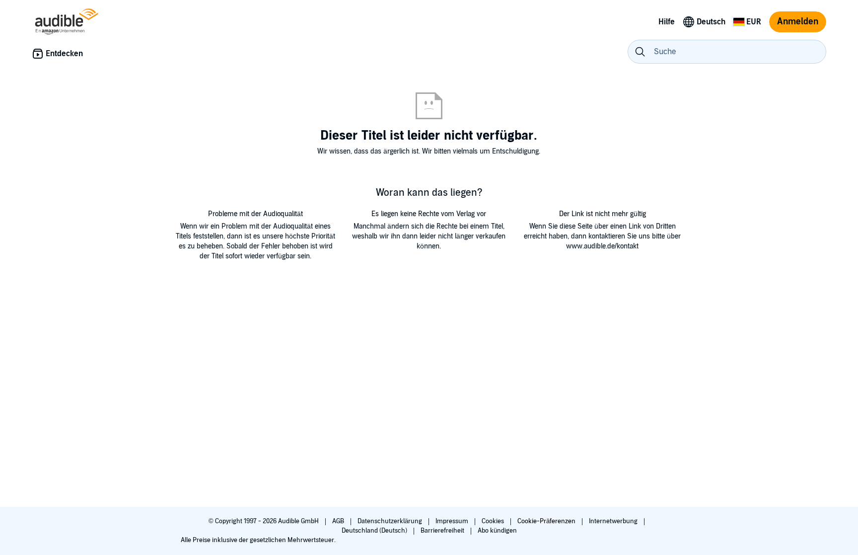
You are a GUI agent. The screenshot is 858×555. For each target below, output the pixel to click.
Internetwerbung (614, 521)
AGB (339, 521)
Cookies (493, 521)
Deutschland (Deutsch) (375, 531)
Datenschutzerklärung (391, 521)
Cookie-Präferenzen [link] (546, 521)
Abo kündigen (497, 531)
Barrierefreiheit (443, 531)
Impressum (452, 521)
